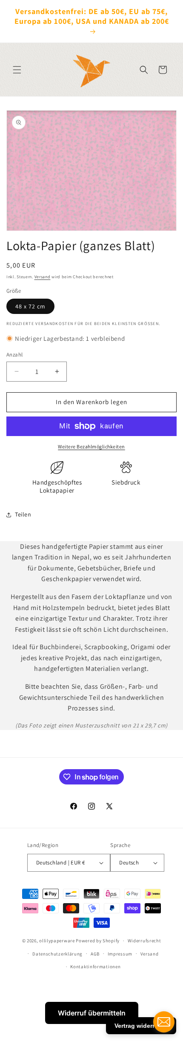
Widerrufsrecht (144, 941)
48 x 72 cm (30, 306)
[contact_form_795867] (163, 1021)
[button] (17, 69)
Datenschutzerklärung (57, 954)
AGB (95, 954)
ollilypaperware (57, 941)
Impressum (120, 954)
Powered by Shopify (98, 941)
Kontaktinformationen (95, 967)
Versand (42, 277)
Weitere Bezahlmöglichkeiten (91, 446)
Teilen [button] (23, 514)
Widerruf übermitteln (92, 1013)
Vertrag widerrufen (141, 1025)
